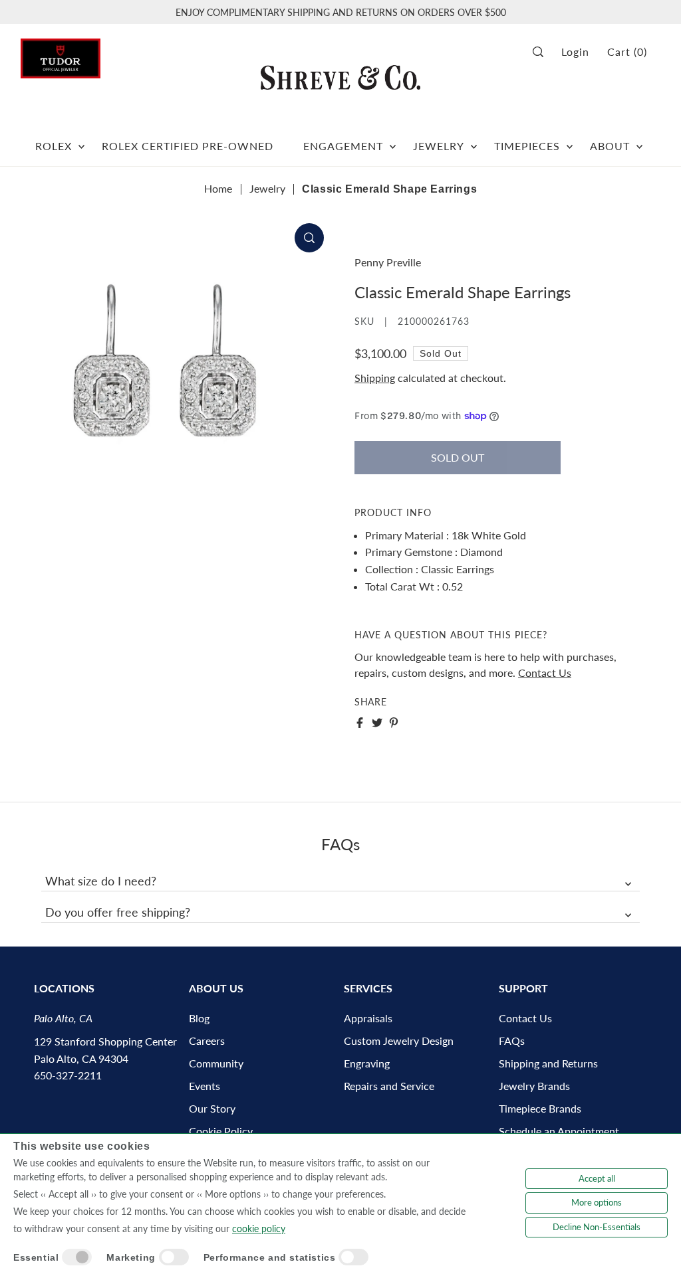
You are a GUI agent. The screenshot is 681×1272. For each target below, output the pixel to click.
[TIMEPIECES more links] (569, 140)
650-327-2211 (68, 1075)
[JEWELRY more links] (474, 140)
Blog (199, 1018)
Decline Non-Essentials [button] (596, 1227)
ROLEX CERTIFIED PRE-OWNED (187, 145)
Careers (207, 1040)
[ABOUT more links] (639, 140)
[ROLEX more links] (81, 140)
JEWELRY (438, 145)
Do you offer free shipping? (117, 912)
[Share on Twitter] (377, 722)
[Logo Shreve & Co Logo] (340, 77)
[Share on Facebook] (359, 722)
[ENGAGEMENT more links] (392, 140)
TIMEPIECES (527, 145)
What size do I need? (100, 880)
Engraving (367, 1063)
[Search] (542, 52)
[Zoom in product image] (309, 237)
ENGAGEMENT (343, 145)
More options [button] (596, 1202)
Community (216, 1063)
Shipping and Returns (548, 1063)
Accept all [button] (597, 1178)
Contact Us (544, 672)
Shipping (374, 377)
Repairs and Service (389, 1085)
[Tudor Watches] (60, 54)
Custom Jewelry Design (399, 1040)
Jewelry (267, 188)
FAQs (512, 1040)
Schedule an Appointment (559, 1131)
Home (218, 188)
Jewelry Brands (534, 1085)
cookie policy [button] (258, 1228)
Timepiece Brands (540, 1108)
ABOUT (610, 145)
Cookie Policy (221, 1131)
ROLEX (53, 145)
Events (204, 1085)
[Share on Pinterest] (393, 722)
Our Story (212, 1108)
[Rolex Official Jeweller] (610, 94)
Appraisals (368, 1018)
